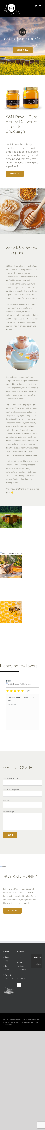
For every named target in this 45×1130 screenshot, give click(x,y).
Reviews (21, 951)
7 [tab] (24, 733)
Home (7, 951)
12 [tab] (40, 733)
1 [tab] (4, 733)
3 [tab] (11, 733)
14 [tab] (14, 736)
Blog (20, 957)
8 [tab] (27, 733)
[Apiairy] (11, 508)
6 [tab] (21, 733)
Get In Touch (7, 967)
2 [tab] (8, 733)
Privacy (37, 1022)
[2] (11, 603)
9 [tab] (31, 733)
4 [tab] (14, 733)
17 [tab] (24, 736)
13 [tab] (11, 736)
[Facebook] (19, 985)
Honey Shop (7, 958)
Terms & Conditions (9, 976)
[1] (11, 553)
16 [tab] (21, 736)
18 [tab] (27, 736)
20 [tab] (34, 736)
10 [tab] (34, 733)
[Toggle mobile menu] (40, 5)
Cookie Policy (8, 1024)
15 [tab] (17, 736)
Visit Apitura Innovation (22, 966)
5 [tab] (17, 733)
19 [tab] (31, 736)
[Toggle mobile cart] (36, 5)
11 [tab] (37, 733)
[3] (11, 557)
